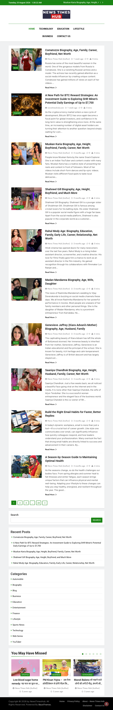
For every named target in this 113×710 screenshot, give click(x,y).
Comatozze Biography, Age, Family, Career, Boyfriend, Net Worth (42, 537)
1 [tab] (82, 654)
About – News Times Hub (93, 701)
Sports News (18, 625)
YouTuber (17, 642)
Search (14, 514)
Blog (16, 68)
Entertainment (19, 607)
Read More (50, 87)
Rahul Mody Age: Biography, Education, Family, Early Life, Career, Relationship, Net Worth (71, 234)
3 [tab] (90, 654)
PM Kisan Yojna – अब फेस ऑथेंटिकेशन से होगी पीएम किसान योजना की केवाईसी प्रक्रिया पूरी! (56, 683)
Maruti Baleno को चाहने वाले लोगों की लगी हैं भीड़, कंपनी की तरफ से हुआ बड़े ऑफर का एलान (88, 683)
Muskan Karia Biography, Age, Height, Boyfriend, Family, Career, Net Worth (47, 551)
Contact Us (63, 36)
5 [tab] (97, 654)
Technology (46, 29)
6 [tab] (100, 654)
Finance (17, 113)
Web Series (18, 636)
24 (38, 503)
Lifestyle (78, 29)
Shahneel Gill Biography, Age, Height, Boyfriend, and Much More (80, 3)
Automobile (18, 579)
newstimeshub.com (56, 107)
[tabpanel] (25, 676)
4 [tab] (93, 654)
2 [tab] (86, 654)
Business (47, 36)
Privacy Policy (73, 701)
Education (63, 29)
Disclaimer (87, 705)
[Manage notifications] (106, 704)
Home (32, 29)
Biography (18, 207)
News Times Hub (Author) (59, 59)
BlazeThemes (44, 704)
